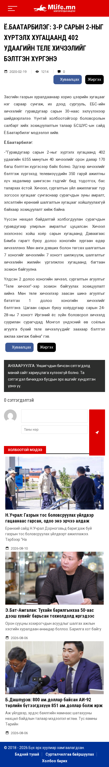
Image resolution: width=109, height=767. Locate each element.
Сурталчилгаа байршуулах (70, 754)
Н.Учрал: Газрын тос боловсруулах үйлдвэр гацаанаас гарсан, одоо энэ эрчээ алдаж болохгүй (49, 520)
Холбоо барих (54, 761)
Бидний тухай (27, 754)
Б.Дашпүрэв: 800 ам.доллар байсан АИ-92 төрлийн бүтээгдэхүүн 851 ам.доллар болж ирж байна (54, 705)
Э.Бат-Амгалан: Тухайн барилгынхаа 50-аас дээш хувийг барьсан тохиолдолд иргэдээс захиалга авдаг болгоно (50, 615)
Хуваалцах (69, 79)
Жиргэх (94, 79)
